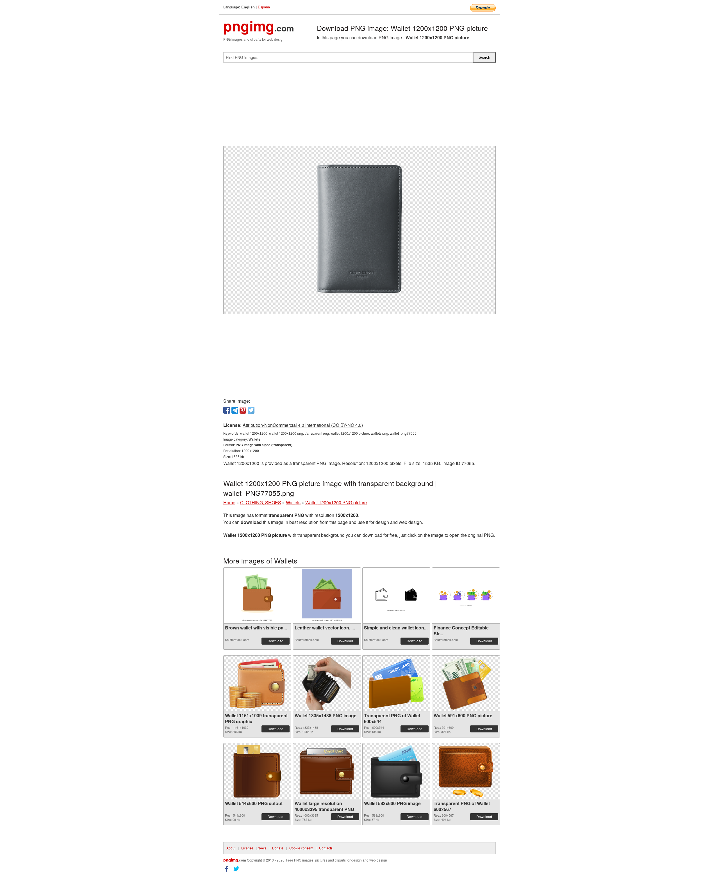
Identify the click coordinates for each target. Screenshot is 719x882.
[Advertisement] (359, 106)
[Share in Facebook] (226, 410)
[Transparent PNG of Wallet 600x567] (466, 771)
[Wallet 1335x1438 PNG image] (327, 683)
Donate (277, 848)
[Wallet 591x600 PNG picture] (466, 683)
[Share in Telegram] (234, 410)
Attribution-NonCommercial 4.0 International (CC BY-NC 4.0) (303, 425)
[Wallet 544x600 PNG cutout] (257, 771)
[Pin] (243, 410)
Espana (264, 7)
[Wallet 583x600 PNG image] (396, 771)
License (247, 848)
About (230, 848)
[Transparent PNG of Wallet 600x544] (396, 683)
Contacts (326, 848)
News (262, 848)
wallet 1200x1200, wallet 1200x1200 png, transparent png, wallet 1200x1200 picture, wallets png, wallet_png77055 (328, 433)
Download (275, 640)
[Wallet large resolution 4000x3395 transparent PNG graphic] (327, 771)
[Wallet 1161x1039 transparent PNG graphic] (257, 683)
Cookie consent (301, 848)
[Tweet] (251, 410)
